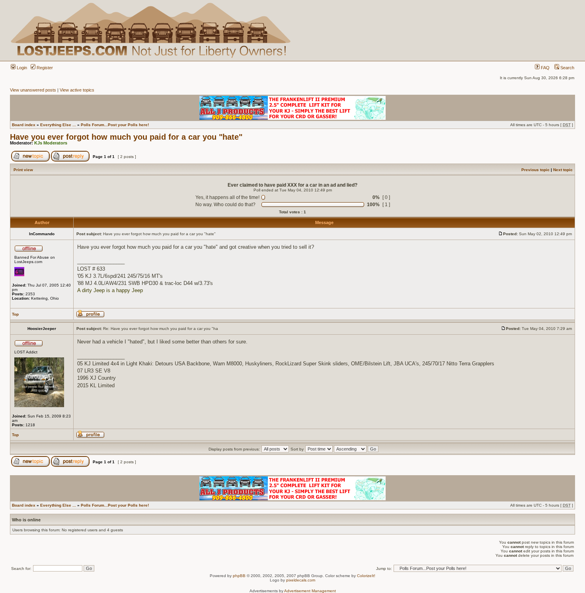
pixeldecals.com (300, 580)
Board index (23, 125)
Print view (23, 170)
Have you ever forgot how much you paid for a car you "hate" (126, 137)
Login (21, 67)
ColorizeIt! (366, 575)
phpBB (239, 575)
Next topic (563, 170)
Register (44, 67)
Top (15, 314)
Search (566, 67)
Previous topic (535, 170)
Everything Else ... (58, 125)
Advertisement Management (310, 591)
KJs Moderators (50, 142)
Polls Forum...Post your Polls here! (115, 125)
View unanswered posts (33, 90)
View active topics (77, 90)
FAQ (545, 67)
